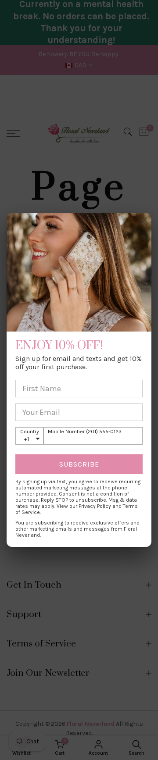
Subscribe (79, 464)
